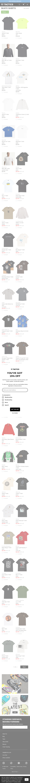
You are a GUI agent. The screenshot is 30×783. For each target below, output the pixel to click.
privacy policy (17, 781)
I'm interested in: (6, 395)
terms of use (9, 781)
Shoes (6, 402)
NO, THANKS (15, 413)
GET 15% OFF (15, 409)
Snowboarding (8, 399)
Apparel (7, 405)
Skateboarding (8, 397)
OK (26, 779)
